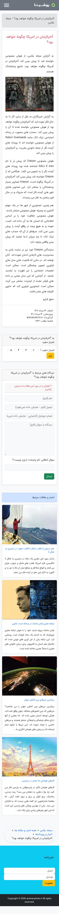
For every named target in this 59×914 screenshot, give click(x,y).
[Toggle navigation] (6, 5)
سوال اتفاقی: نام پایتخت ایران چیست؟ (33, 460)
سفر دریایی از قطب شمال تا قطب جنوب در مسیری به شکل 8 (29, 550)
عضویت (49, 883)
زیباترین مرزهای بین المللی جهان (39, 700)
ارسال (49, 476)
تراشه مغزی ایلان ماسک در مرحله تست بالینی (33, 623)
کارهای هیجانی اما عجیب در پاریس (38, 780)
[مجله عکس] (45, 5)
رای (50, 356)
